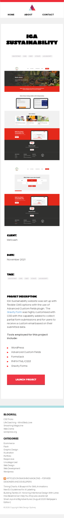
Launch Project (26, 379)
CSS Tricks (8, 419)
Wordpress (8, 471)
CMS (24, 56)
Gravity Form (14, 312)
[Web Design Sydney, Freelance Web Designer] (32, 7)
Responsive (9, 459)
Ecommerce (9, 443)
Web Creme (9, 428)
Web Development (12, 468)
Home (11, 14)
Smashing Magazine (13, 425)
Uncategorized (10, 462)
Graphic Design (11, 449)
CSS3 (30, 56)
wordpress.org (10, 431)
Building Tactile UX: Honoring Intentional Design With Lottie (31, 492)
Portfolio (7, 455)
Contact (48, 14)
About (28, 14)
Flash (6, 446)
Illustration (9, 452)
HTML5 (37, 56)
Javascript (47, 56)
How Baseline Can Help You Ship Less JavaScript (26, 495)
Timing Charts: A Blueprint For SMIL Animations (26, 486)
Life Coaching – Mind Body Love (18, 422)
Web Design (9, 465)
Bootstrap (16, 56)
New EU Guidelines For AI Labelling (19, 489)
